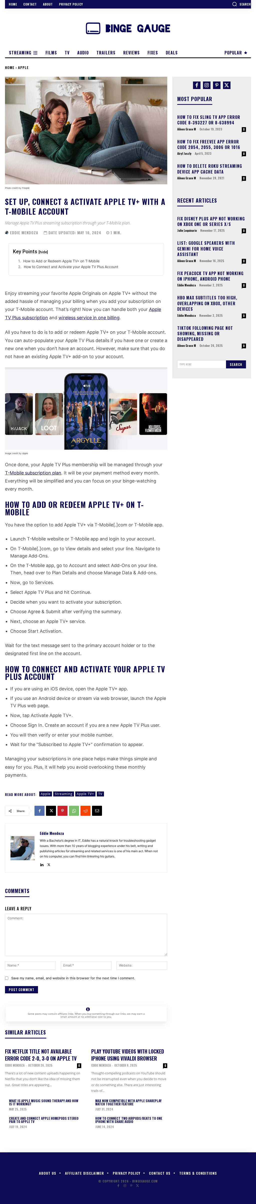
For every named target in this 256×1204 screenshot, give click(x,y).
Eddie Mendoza (24, 232)
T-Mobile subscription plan (33, 472)
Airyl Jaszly (184, 153)
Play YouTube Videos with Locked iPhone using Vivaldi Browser (127, 1055)
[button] (241, 4)
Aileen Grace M (186, 129)
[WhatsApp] (74, 811)
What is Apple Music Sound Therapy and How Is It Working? (43, 1102)
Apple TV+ (85, 793)
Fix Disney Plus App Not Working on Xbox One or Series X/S (211, 221)
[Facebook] (39, 811)
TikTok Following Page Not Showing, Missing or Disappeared (205, 333)
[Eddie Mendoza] (7, 232)
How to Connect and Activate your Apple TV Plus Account (71, 267)
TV (100, 793)
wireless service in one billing (89, 317)
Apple (23, 67)
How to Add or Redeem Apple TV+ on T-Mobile (61, 261)
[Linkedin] (42, 863)
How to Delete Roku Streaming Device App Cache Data (209, 169)
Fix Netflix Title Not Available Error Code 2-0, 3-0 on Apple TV (41, 1055)
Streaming (63, 793)
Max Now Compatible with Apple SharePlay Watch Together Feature (128, 1102)
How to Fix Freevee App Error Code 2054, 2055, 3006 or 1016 (208, 144)
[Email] (97, 811)
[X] (51, 811)
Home (9, 67)
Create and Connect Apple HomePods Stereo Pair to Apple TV (43, 1120)
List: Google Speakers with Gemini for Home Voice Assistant (206, 248)
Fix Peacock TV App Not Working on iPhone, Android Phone (210, 276)
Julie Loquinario (187, 230)
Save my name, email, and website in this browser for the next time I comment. (73, 978)
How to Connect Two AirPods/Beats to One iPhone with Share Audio (128, 1120)
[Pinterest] (63, 811)
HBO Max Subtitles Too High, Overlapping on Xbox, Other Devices (207, 303)
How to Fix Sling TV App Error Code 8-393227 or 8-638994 (208, 120)
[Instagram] (206, 85)
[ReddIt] (85, 811)
